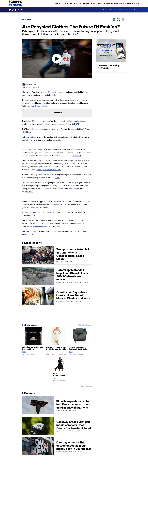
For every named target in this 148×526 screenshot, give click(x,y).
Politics (77, 4)
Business (26, 20)
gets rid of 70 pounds (48, 92)
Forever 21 (76, 155)
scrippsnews (10, 10)
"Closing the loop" (29, 137)
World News (96, 4)
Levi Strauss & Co (46, 207)
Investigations (111, 4)
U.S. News (68, 4)
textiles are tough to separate (37, 226)
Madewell (30, 182)
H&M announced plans (41, 121)
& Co (64, 201)
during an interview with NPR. (49, 169)
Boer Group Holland (39, 106)
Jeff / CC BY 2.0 (76, 231)
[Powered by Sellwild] (89, 386)
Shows (122, 4)
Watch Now (132, 4)
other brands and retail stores (44, 212)
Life (115, 10)
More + (136, 10)
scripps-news (16, 10)
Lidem (27, 132)
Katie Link (32, 85)
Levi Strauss (57, 201)
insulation (73, 188)
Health (86, 4)
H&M (76, 124)
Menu (57, 3)
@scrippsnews (22, 10)
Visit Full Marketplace (85, 325)
